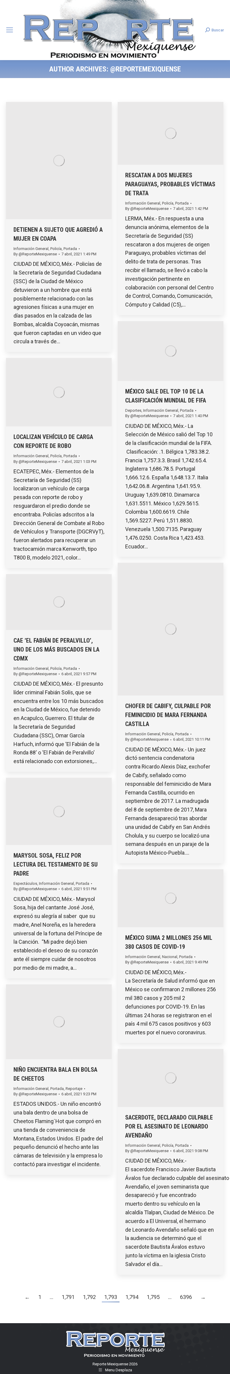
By (35, 254)
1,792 (89, 1297)
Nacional (169, 956)
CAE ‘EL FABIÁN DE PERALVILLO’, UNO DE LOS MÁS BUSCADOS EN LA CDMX (56, 649)
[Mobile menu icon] (9, 29)
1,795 (153, 1297)
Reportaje (74, 1088)
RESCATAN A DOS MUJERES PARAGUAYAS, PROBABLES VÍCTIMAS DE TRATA (170, 184)
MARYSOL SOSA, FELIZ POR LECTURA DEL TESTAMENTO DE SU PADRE (55, 864)
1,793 (110, 1297)
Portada (70, 248)
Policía (56, 248)
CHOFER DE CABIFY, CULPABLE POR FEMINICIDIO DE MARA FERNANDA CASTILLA (168, 715)
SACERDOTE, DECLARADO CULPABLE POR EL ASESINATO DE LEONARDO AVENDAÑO (169, 1126)
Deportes (133, 410)
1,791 (68, 1297)
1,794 (131, 1297)
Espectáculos (25, 883)
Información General (31, 248)
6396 (186, 1297)
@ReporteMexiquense (145, 69)
